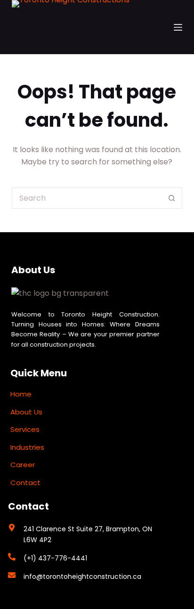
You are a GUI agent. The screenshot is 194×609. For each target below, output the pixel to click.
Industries (27, 447)
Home (21, 394)
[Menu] (178, 27)
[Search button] (171, 198)
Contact (25, 482)
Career (22, 465)
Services (25, 429)
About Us (26, 412)
